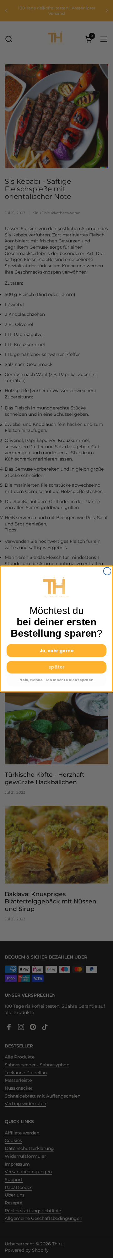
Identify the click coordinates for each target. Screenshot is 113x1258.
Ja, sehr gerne (57, 650)
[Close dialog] (107, 571)
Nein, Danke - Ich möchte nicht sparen (56, 679)
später (56, 667)
